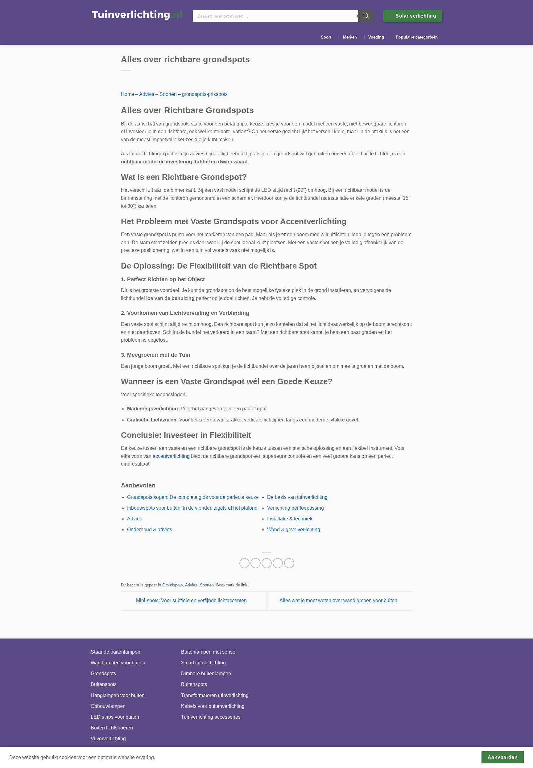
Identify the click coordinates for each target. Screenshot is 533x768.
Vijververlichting (108, 738)
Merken (350, 37)
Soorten (168, 94)
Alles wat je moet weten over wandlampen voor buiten (339, 600)
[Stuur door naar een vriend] (267, 563)
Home (127, 94)
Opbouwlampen (108, 706)
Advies (146, 94)
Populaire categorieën (417, 37)
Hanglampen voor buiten (118, 695)
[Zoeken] (366, 16)
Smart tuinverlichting (203, 662)
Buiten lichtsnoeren (112, 727)
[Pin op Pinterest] (278, 563)
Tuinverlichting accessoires (211, 717)
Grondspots (172, 585)
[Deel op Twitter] (255, 563)
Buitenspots (104, 684)
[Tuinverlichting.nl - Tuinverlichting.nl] (137, 15)
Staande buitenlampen (115, 652)
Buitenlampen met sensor (209, 652)
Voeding (376, 37)
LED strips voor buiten (115, 717)
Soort (326, 37)
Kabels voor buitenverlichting (213, 706)
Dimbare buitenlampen (206, 673)
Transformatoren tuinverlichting (215, 695)
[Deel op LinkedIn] (289, 563)
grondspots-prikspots (205, 94)
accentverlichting (171, 456)
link (244, 585)
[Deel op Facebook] (244, 563)
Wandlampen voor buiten (118, 662)
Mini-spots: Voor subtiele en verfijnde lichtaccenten (191, 600)
